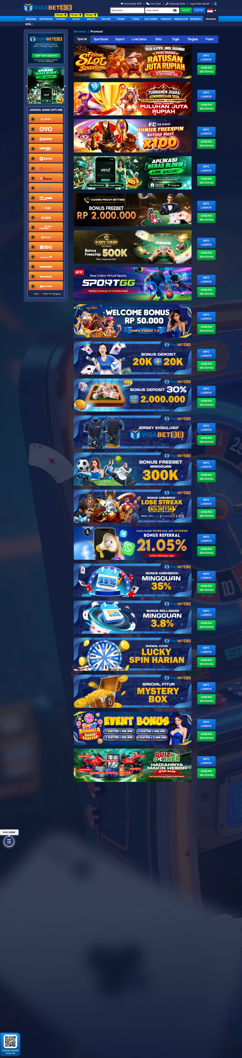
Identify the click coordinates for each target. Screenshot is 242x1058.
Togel (175, 39)
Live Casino (150, 19)
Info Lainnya (206, 57)
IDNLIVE (91, 19)
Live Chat (155, 3)
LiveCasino (139, 39)
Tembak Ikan (181, 19)
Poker (121, 19)
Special (82, 39)
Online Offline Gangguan (47, 294)
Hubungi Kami (177, 3)
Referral (196, 19)
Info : (29, 24)
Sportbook (46, 19)
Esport (120, 39)
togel (136, 19)
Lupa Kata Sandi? (200, 3)
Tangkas (166, 19)
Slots (76, 19)
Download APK (132, 3)
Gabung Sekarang (206, 69)
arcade (106, 19)
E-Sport (61, 19)
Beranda (31, 19)
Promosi (211, 19)
